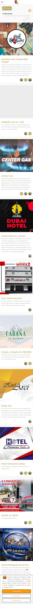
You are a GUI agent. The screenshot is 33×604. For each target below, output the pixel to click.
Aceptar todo (17, 591)
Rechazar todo (16, 600)
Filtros (8, 8)
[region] (16, 589)
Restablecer (26, 20)
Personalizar (16, 596)
